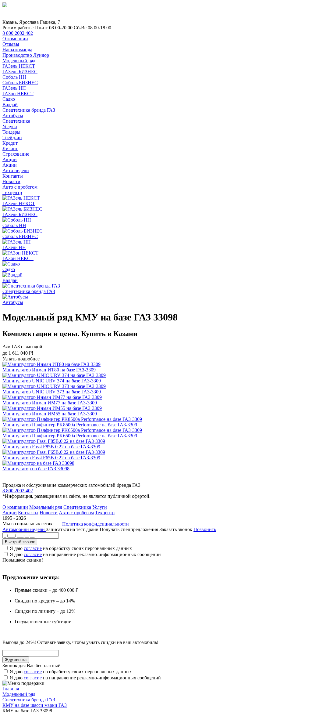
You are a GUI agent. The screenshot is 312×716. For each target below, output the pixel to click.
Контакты (12, 176)
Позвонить (204, 529)
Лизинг (10, 148)
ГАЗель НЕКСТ (18, 66)
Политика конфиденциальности (95, 523)
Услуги (9, 126)
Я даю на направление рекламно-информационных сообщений (85, 554)
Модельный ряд (18, 60)
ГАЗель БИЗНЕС (19, 71)
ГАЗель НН (14, 88)
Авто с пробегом (19, 187)
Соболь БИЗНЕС (20, 82)
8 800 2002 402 (17, 33)
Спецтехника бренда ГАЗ (28, 110)
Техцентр (12, 192)
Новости (11, 181)
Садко (8, 99)
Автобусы (12, 115)
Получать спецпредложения (129, 529)
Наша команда (17, 49)
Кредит (10, 143)
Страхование (15, 154)
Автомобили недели (24, 529)
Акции (9, 159)
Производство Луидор (25, 55)
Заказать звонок (175, 529)
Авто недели (15, 170)
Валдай (10, 104)
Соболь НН (14, 77)
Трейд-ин (12, 137)
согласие (33, 548)
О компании (15, 38)
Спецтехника (16, 121)
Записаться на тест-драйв (73, 529)
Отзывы (10, 44)
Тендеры (11, 132)
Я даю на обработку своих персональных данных (71, 548)
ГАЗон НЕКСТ (18, 93)
